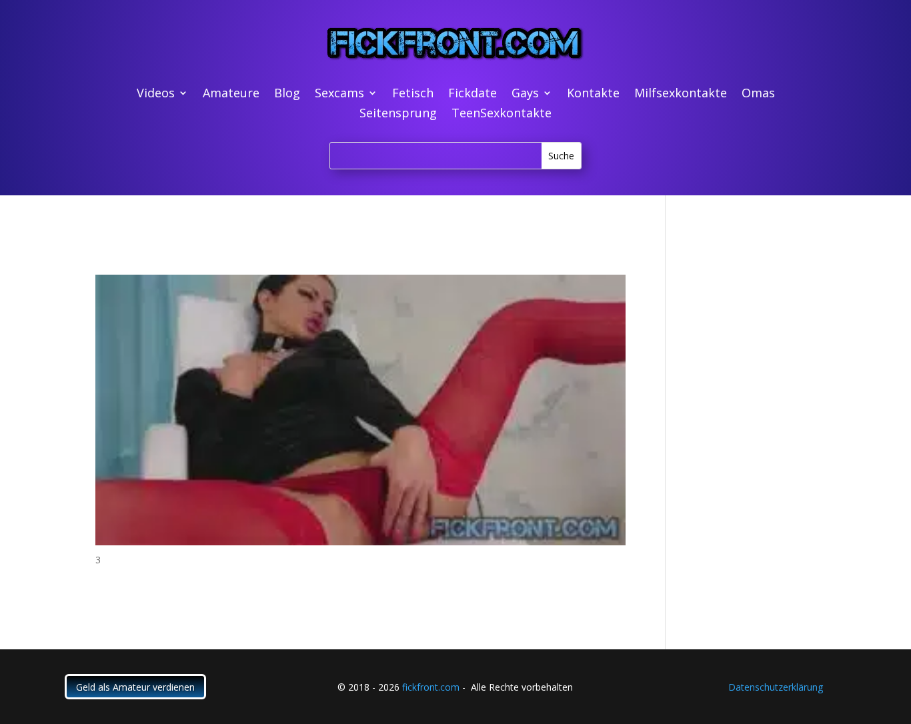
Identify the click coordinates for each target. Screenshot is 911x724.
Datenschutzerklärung (775, 687)
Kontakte (593, 94)
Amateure (231, 94)
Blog (287, 94)
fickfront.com (431, 687)
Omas (758, 94)
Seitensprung (398, 114)
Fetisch (412, 94)
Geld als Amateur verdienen (135, 687)
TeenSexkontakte (501, 114)
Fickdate (472, 94)
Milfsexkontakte (680, 94)
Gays (525, 94)
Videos (156, 94)
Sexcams (339, 94)
